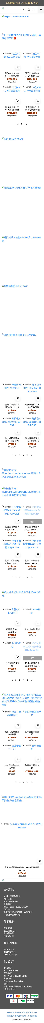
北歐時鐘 (25, 1015)
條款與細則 (9, 936)
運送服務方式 (10, 930)
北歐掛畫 (33, 1015)
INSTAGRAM (9, 951)
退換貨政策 (9, 933)
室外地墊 (33, 1012)
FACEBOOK (9, 949)
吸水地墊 (25, 1012)
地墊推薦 (18, 1012)
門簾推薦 (10, 1015)
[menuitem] (17, 124)
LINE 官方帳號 (10, 954)
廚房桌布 (18, 1015)
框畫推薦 (10, 1012)
